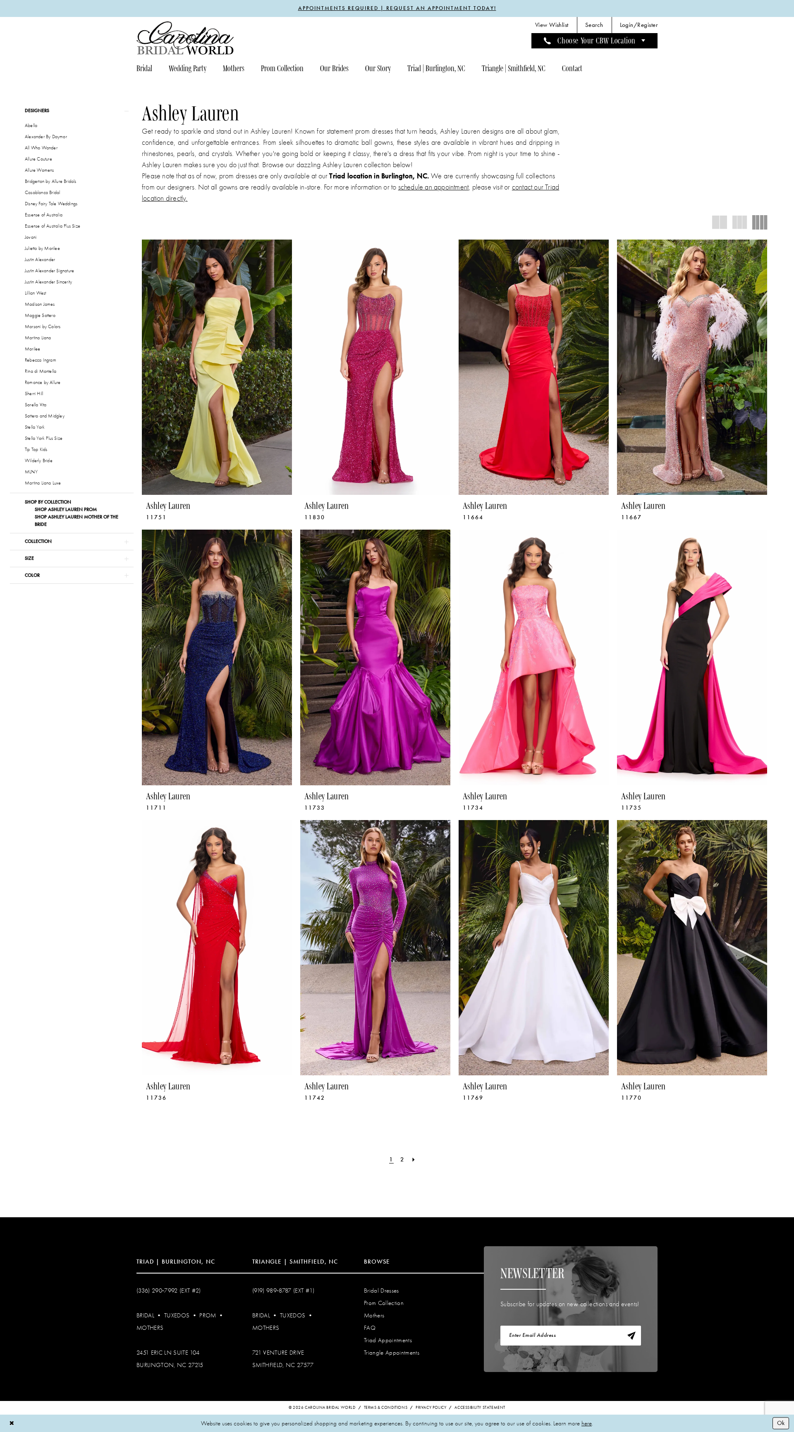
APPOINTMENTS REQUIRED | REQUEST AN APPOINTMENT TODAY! (397, 8)
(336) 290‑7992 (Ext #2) (168, 1290)
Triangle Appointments (391, 1352)
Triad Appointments (388, 1340)
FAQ (369, 1327)
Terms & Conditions (386, 1407)
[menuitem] (552, 25)
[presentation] (217, 367)
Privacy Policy (431, 1407)
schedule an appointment (433, 187)
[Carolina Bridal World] (185, 38)
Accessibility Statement (479, 1407)
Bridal (145, 1315)
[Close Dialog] (12, 1423)
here (586, 1423)
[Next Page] (414, 1159)
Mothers (149, 1327)
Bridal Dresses (381, 1290)
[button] (639, 25)
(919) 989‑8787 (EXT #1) (283, 1290)
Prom (207, 1315)
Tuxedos (176, 1315)
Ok (780, 1423)
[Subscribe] (631, 1335)
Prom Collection (384, 1303)
